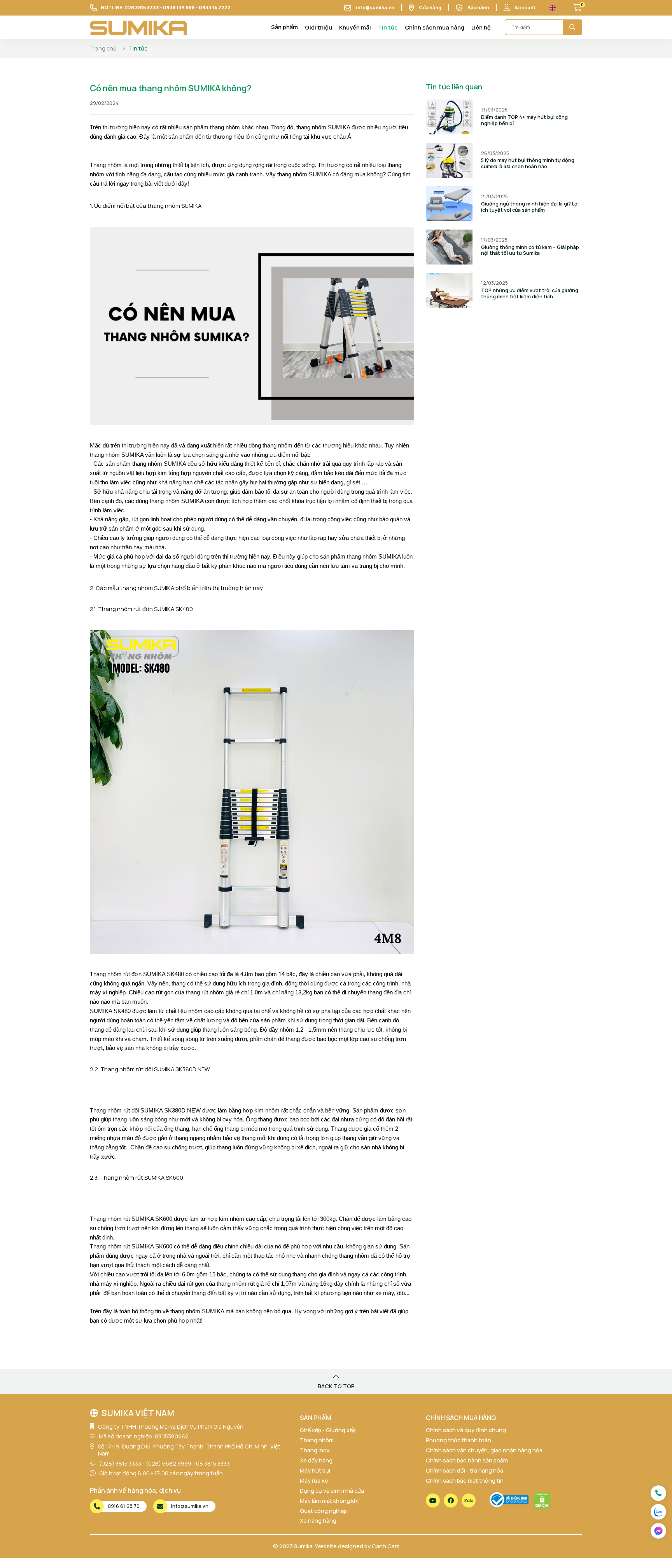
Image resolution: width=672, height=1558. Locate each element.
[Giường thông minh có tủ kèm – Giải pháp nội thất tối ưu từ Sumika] (449, 247)
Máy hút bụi (315, 1470)
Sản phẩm (284, 27)
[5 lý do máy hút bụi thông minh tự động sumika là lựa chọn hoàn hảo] (449, 160)
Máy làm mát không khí (329, 1500)
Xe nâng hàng (318, 1520)
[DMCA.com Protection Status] (542, 1500)
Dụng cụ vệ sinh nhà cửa (332, 1490)
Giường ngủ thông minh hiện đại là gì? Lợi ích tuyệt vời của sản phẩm (530, 207)
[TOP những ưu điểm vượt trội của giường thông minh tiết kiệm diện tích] (449, 290)
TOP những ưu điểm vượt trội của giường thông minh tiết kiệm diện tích (529, 293)
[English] (553, 8)
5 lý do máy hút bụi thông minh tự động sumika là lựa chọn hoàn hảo (527, 163)
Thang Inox (315, 1450)
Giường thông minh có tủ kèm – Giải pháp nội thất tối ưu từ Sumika (530, 250)
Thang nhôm (317, 1440)
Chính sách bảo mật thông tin (465, 1480)
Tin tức (388, 27)
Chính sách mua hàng (434, 27)
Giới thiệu (318, 27)
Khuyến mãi (355, 27)
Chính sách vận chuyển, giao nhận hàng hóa (484, 1450)
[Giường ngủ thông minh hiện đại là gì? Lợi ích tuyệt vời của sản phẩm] (449, 203)
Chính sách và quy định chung (466, 1430)
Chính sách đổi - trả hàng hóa (464, 1470)
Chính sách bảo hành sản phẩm (467, 1460)
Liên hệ (481, 27)
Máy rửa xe (314, 1480)
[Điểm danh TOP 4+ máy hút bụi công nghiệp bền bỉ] (449, 116)
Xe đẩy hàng (316, 1460)
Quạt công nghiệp (323, 1510)
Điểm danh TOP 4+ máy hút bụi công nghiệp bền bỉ (524, 120)
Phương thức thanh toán (458, 1440)
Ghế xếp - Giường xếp (328, 1430)
